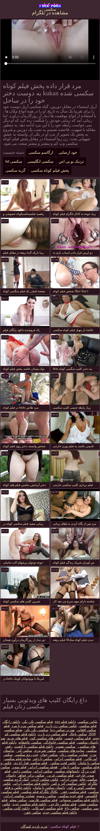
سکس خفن (32, 812)
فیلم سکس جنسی (78, 738)
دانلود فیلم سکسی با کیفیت (33, 746)
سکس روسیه (46, 796)
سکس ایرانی (42, 771)
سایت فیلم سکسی (17, 759)
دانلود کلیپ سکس (16, 808)
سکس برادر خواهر (31, 775)
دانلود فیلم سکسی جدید (29, 804)
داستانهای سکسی (66, 771)
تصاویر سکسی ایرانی (19, 796)
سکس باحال (78, 734)
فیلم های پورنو (17, 738)
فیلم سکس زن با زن (52, 734)
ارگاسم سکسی (40, 152)
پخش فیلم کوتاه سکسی (50, 170)
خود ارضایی (67, 152)
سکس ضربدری (45, 750)
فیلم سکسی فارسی (43, 800)
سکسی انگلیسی (40, 161)
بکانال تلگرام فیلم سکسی (39, 792)
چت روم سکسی (26, 755)
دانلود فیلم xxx (65, 722)
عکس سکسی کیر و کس (68, 783)
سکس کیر (24, 750)
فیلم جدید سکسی (70, 796)
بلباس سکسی (88, 722)
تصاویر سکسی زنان (74, 755)
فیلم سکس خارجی (62, 804)
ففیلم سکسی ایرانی (43, 767)
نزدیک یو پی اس (71, 161)
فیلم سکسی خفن (73, 792)
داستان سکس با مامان (49, 788)
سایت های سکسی (71, 750)
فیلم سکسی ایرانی (68, 759)
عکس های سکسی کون (46, 738)
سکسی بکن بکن (36, 730)
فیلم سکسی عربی (60, 775)
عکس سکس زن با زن (61, 726)
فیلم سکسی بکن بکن (37, 722)
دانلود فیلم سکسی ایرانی (31, 783)
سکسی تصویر (65, 746)
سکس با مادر (69, 767)
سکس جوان (49, 755)
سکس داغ (72, 808)
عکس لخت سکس (62, 763)
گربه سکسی (15, 170)
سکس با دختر (42, 759)
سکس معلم (18, 800)
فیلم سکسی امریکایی (47, 808)
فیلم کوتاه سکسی (50, 6)
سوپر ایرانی (69, 779)
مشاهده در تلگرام (50, 12)
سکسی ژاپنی (22, 771)
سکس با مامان (89, 763)
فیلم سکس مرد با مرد (27, 726)
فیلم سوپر (19, 767)
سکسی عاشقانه (30, 742)
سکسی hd (13, 161)
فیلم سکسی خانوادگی (59, 742)
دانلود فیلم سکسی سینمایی (79, 800)
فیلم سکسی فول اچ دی (30, 763)
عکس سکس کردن (44, 779)
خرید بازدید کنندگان (34, 826)
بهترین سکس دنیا (62, 730)
